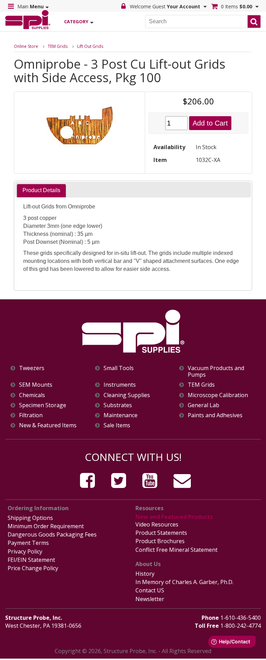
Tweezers (31, 368)
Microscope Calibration (218, 395)
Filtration (31, 415)
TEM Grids (58, 46)
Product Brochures (160, 541)
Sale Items (117, 425)
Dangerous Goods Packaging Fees (52, 534)
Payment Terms (28, 543)
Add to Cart (210, 123)
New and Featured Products (174, 517)
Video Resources (156, 524)
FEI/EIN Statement (31, 560)
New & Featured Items (48, 425)
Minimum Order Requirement (46, 526)
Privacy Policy (25, 551)
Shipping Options (30, 518)
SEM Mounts (35, 385)
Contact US (149, 590)
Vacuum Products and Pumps (216, 371)
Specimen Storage (42, 405)
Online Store (26, 46)
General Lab (203, 405)
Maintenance (121, 415)
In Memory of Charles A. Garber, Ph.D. (184, 582)
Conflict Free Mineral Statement (176, 550)
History (144, 573)
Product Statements (161, 533)
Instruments (120, 385)
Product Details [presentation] (41, 190)
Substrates (118, 405)
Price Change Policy (33, 568)
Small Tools (119, 368)
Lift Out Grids (90, 46)
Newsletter (149, 599)
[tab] (41, 190)
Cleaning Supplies (127, 395)
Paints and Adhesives (215, 415)
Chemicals (32, 395)
